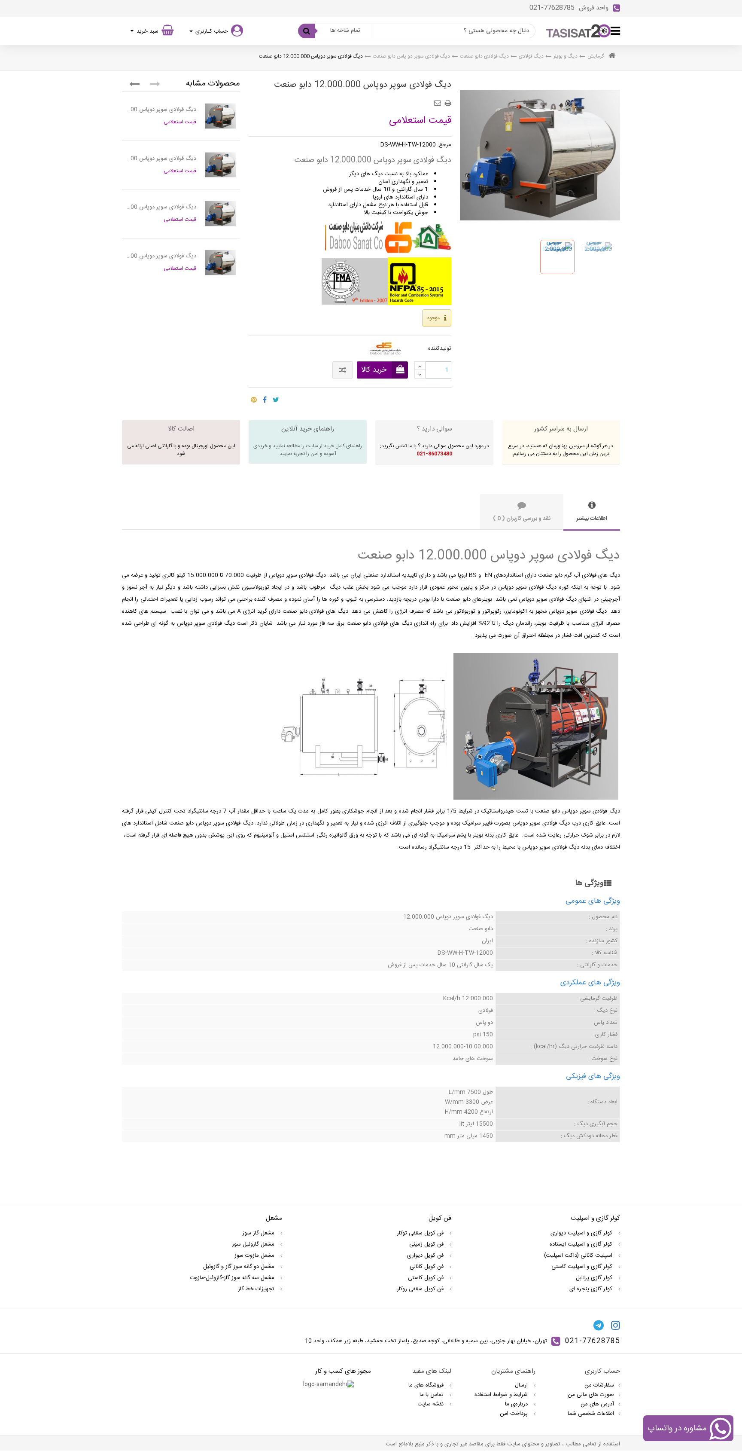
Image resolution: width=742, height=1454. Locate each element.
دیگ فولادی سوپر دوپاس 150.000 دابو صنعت (161, 207)
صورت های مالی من (591, 1394)
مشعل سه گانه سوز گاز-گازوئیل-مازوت (233, 1278)
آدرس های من (597, 1404)
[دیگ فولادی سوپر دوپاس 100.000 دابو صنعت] (220, 116)
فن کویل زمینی (427, 1244)
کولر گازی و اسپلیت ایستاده (582, 1244)
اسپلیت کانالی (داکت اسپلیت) (579, 1255)
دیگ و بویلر (565, 56)
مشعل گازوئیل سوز (254, 1244)
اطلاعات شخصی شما (591, 1413)
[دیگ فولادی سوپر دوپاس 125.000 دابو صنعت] (220, 165)
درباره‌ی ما (517, 1404)
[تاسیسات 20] (578, 31)
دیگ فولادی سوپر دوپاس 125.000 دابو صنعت (161, 158)
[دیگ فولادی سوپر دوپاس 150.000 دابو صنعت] (220, 213)
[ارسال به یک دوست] (439, 100)
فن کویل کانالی (427, 1266)
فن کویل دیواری (426, 1255)
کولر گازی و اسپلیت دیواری (582, 1233)
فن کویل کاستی (426, 1278)
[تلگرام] (598, 1325)
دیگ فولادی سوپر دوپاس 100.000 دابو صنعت (161, 109)
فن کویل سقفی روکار (421, 1289)
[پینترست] (254, 397)
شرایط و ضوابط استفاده (501, 1394)
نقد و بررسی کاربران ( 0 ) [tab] (521, 518)
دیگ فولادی (531, 56)
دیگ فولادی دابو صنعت (484, 56)
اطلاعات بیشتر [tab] (591, 518)
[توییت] (276, 397)
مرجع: (444, 145)
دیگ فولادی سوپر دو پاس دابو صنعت (411, 56)
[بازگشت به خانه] (612, 56)
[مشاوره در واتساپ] (720, 1429)
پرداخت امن (514, 1413)
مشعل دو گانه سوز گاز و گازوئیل (239, 1266)
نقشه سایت (431, 1404)
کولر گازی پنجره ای (591, 1289)
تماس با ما (432, 1394)
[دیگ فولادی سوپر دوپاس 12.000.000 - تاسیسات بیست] (557, 257)
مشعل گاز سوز (259, 1233)
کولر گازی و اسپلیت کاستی (582, 1266)
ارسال (522, 1385)
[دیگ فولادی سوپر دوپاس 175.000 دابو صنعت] (220, 262)
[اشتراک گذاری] (265, 397)
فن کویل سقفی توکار (421, 1233)
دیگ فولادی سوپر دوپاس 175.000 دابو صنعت (161, 256)
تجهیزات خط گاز (257, 1289)
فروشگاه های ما (426, 1385)
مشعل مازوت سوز (255, 1255)
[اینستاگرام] (615, 1325)
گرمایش (595, 56)
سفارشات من (599, 1385)
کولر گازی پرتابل (595, 1278)
